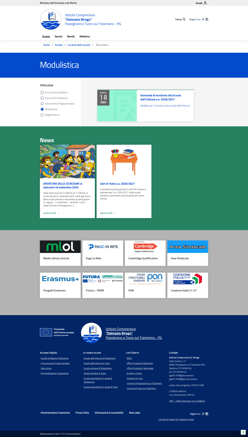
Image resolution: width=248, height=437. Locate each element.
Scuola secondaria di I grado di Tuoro (101, 387)
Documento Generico (56, 98)
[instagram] (207, 19)
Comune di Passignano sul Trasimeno (144, 383)
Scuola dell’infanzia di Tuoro (97, 363)
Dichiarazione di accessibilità (109, 412)
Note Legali (134, 412)
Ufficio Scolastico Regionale (140, 363)
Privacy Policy (82, 412)
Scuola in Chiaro (134, 373)
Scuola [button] (46, 36)
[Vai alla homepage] (50, 19)
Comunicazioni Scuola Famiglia (55, 363)
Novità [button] (71, 36)
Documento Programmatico (60, 104)
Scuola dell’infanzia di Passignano (100, 358)
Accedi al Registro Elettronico (55, 358)
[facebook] (203, 19)
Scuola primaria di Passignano (98, 368)
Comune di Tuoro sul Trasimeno (141, 388)
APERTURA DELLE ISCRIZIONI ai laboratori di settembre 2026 (62, 185)
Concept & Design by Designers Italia (176, 419)
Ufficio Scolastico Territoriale (140, 368)
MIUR (129, 358)
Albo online (46, 368)
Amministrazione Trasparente (54, 373)
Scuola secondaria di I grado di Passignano (98, 380)
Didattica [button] (85, 36)
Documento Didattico (56, 92)
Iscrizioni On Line (135, 378)
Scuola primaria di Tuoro (95, 373)
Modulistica (51, 109)
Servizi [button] (58, 36)
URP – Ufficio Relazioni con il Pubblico (187, 401)
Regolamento (52, 115)
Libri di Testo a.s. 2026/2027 (117, 183)
